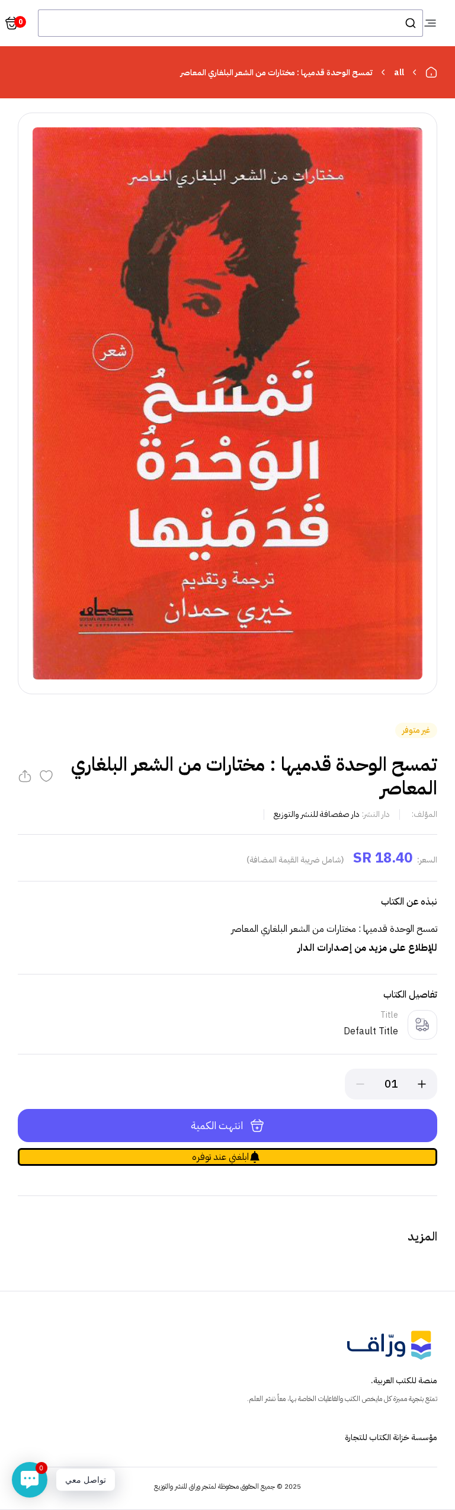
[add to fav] (46, 776)
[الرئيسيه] (431, 72)
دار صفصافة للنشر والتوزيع (317, 814)
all (399, 72)
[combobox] (230, 23)
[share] (25, 776)
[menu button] (430, 23)
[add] (421, 1084)
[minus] (360, 1084)
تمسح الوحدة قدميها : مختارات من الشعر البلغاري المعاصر (277, 72)
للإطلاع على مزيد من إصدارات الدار (367, 948)
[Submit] (409, 23)
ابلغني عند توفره (220, 1157)
